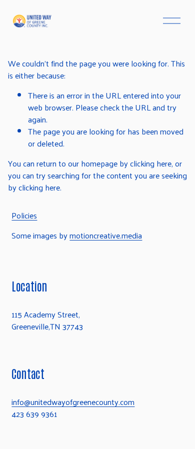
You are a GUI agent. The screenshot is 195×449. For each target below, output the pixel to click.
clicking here (151, 163)
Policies (24, 216)
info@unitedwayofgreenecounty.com (73, 402)
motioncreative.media (106, 236)
